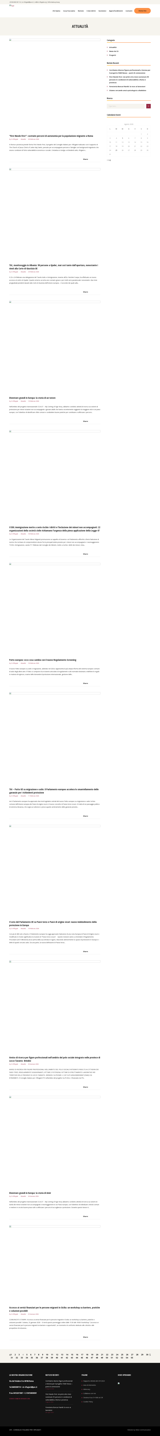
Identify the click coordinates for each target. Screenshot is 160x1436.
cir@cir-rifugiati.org (40, 2)
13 (62, 1354)
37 (42, 1357)
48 (97, 1357)
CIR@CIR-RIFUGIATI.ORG (22, 1399)
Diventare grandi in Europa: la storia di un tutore (32, 397)
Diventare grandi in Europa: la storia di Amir (30, 1192)
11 (52, 1354)
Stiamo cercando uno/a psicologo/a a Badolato (127, 90)
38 (47, 1357)
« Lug (109, 160)
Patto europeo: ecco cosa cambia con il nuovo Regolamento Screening (42, 659)
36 (37, 1357)
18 (87, 1354)
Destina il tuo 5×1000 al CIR (93, 1397)
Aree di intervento (89, 1385)
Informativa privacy (54, 2)
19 (92, 1354)
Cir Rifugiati (14, 139)
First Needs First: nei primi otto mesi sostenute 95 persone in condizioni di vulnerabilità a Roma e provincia (129, 80)
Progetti (112, 55)
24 (117, 1354)
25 (116, 150)
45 (82, 1357)
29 (142, 1354)
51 (112, 1357)
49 (102, 1357)
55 (132, 1357)
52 (117, 1357)
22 (107, 1354)
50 (107, 1357)
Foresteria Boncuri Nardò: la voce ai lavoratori (127, 86)
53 (122, 1357)
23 (112, 1354)
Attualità (23, 139)
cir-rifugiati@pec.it (27, 2)
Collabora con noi (89, 1393)
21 (102, 1354)
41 (62, 1357)
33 (22, 1357)
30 (147, 1354)
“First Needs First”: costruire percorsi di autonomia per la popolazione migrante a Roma (51, 135)
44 (77, 1357)
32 (17, 1357)
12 (57, 1354)
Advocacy (86, 1389)
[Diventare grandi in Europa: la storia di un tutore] (54, 346)
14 (67, 1354)
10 (47, 1354)
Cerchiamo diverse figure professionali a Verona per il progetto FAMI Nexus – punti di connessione (59, 1384)
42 (67, 1357)
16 (77, 1354)
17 (82, 1354)
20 (97, 1354)
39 (52, 1357)
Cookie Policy (88, 1402)
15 (72, 1354)
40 (57, 1357)
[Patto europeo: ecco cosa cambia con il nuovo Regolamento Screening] (54, 608)
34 (27, 1357)
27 (132, 1354)
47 (92, 1357)
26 (127, 1354)
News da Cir (114, 51)
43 (72, 1357)
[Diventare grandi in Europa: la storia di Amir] (54, 1141)
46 (87, 1357)
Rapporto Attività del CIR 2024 (94, 1381)
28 (137, 1354)
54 (127, 1357)
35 (32, 1357)
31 (12, 1357)
